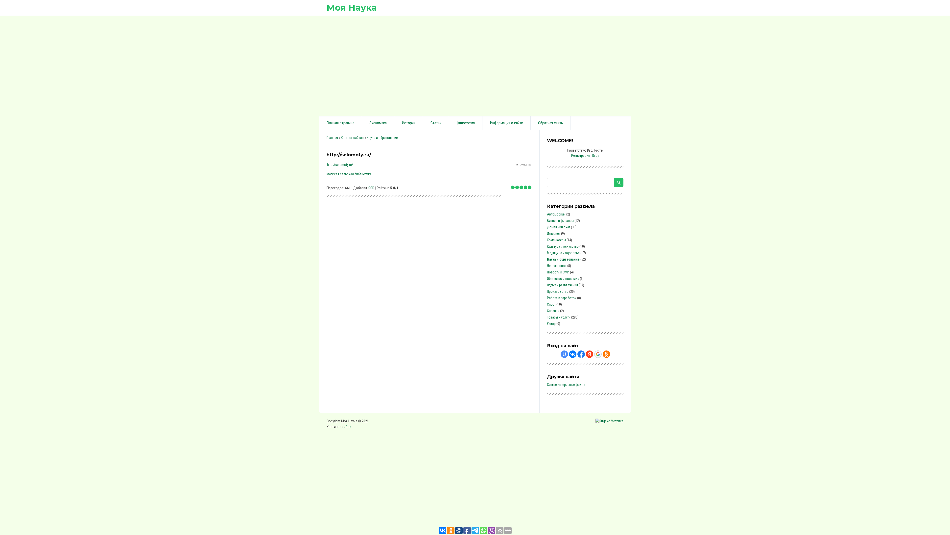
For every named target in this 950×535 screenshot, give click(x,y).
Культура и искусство (563, 246)
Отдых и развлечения (562, 285)
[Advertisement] (475, 65)
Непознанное (557, 266)
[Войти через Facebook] (581, 354)
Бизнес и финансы (560, 221)
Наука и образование (382, 138)
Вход (595, 156)
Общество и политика (563, 279)
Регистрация (580, 156)
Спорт (551, 304)
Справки (553, 311)
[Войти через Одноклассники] (606, 354)
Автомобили (556, 214)
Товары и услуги (558, 317)
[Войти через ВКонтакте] (572, 354)
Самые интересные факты (566, 385)
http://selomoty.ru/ (340, 165)
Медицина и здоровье (563, 253)
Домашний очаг (558, 227)
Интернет (553, 234)
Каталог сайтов (352, 138)
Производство (558, 292)
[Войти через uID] (564, 354)
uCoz (347, 427)
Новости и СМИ (558, 272)
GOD (371, 188)
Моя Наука (352, 7)
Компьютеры (556, 240)
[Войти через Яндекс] (589, 354)
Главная (332, 138)
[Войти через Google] (598, 354)
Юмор (551, 324)
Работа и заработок (561, 298)
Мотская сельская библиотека (349, 174)
